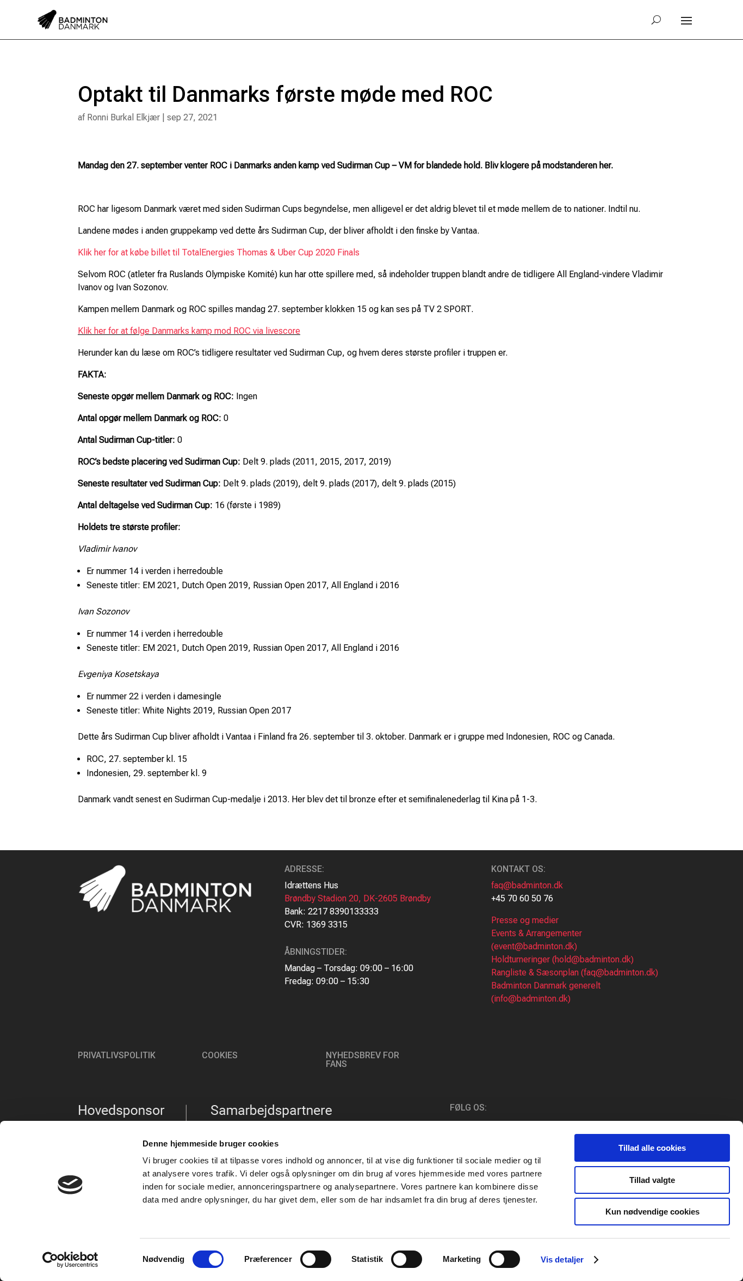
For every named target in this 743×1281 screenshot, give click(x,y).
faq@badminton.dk (527, 885)
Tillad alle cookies (652, 1147)
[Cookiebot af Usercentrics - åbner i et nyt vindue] (70, 1260)
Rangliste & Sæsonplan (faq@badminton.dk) (574, 972)
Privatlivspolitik (117, 1055)
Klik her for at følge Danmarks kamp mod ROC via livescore (189, 331)
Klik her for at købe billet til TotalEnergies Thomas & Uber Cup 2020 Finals (219, 252)
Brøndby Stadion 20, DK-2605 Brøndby (357, 898)
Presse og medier (525, 920)
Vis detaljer (562, 1259)
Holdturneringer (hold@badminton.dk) (562, 959)
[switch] (315, 1259)
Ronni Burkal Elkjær (123, 117)
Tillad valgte (652, 1180)
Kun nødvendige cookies (652, 1211)
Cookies (220, 1055)
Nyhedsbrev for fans (362, 1059)
